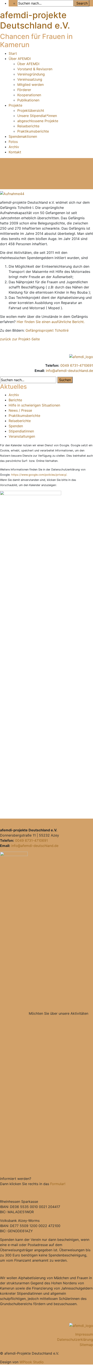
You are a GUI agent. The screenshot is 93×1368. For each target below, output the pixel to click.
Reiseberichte (28, 126)
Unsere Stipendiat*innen (37, 116)
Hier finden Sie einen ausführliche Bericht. (51, 322)
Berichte (15, 400)
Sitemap (86, 1344)
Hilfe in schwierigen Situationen (34, 405)
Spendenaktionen (23, 136)
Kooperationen (29, 95)
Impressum (84, 1334)
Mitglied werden (30, 84)
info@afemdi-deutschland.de (69, 370)
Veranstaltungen (22, 436)
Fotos (13, 141)
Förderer (24, 90)
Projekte (15, 105)
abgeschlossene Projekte (37, 121)
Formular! (57, 1184)
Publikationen (28, 100)
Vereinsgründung (31, 74)
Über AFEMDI (20, 58)
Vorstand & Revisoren (34, 69)
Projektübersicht (30, 110)
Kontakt (15, 152)
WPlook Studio (31, 1362)
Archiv (14, 147)
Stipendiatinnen (21, 431)
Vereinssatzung (29, 79)
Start (13, 53)
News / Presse (20, 410)
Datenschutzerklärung (75, 1339)
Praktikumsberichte (33, 131)
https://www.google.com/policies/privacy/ (38, 474)
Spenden (16, 426)
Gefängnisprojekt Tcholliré (47, 330)
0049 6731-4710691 (76, 365)
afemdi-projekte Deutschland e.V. (35, 20)
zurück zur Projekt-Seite (20, 339)
